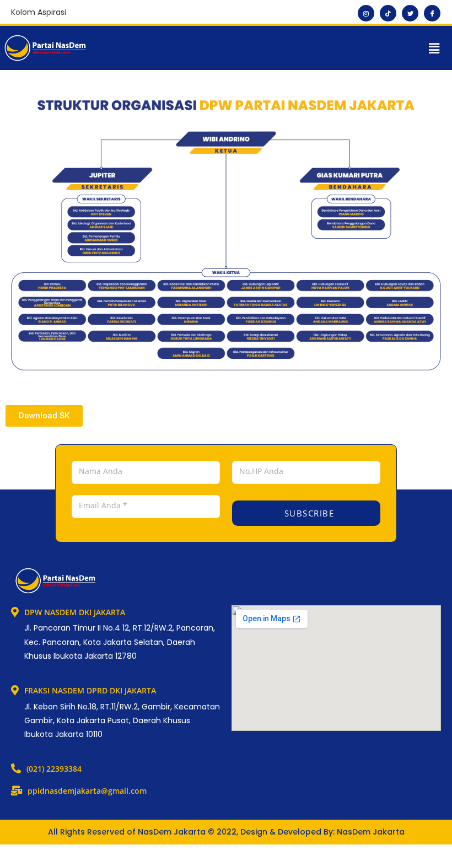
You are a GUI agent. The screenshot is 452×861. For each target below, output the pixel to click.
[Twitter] (410, 13)
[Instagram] (366, 13)
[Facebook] (432, 13)
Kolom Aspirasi (38, 12)
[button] (434, 47)
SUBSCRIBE (307, 513)
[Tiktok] (388, 13)
